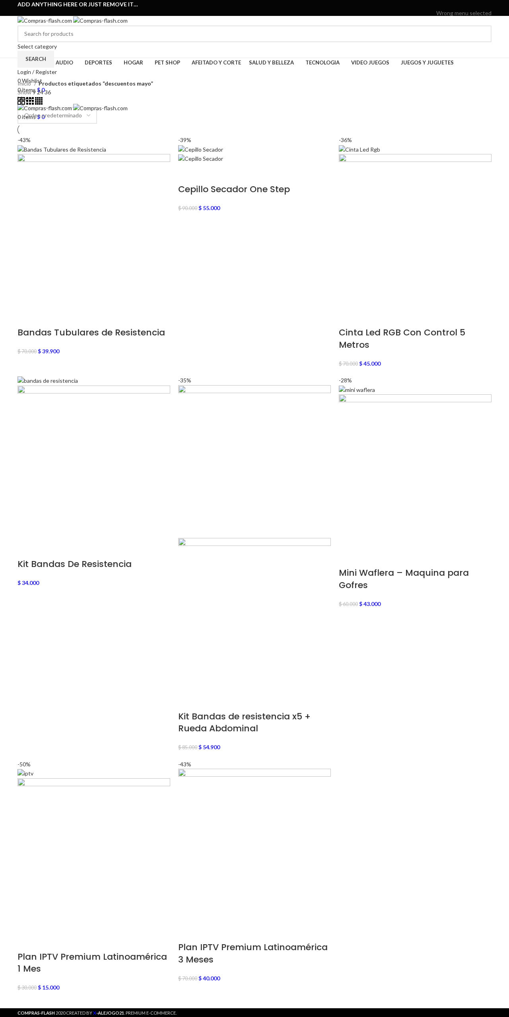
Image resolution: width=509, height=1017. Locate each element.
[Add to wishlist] (91, 317)
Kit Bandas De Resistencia (74, 564)
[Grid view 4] (39, 102)
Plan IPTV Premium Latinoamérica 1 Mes (92, 963)
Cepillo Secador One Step (234, 189)
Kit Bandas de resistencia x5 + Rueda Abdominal (244, 722)
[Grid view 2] (21, 102)
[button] (27, 317)
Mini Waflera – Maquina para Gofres (404, 579)
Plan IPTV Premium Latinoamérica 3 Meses (253, 953)
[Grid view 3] (30, 102)
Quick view (48, 317)
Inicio (24, 83)
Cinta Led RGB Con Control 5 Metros (402, 338)
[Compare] (70, 317)
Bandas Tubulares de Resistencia (91, 332)
